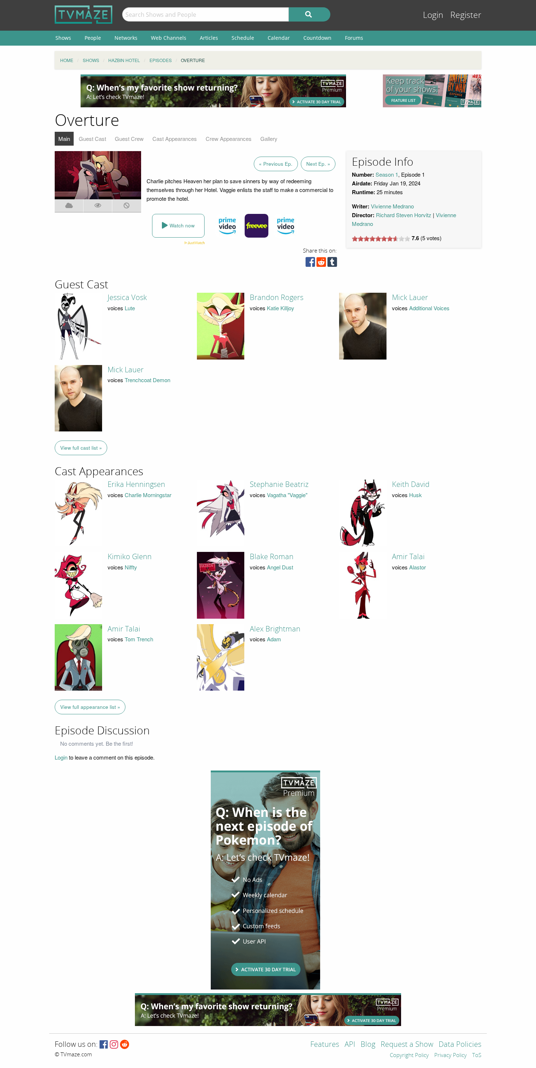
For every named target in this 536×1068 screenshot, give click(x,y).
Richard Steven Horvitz (403, 215)
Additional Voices (429, 308)
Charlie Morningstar (148, 495)
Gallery (268, 138)
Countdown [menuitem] (317, 37)
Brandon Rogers (276, 297)
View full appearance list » (90, 706)
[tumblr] (332, 264)
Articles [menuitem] (209, 37)
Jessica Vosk (127, 297)
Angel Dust (280, 567)
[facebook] (310, 264)
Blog (368, 1045)
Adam (274, 639)
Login (433, 15)
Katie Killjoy (280, 308)
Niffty (131, 567)
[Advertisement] (213, 90)
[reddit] (321, 264)
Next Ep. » (318, 163)
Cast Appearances (174, 138)
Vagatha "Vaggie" (287, 495)
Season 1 (387, 174)
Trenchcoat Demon (147, 380)
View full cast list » (81, 447)
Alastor (417, 567)
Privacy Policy (450, 1056)
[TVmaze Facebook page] (104, 1045)
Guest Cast (92, 138)
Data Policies (460, 1045)
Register (465, 15)
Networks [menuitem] (125, 37)
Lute (130, 308)
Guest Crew (129, 138)
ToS (476, 1056)
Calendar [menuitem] (279, 37)
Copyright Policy (409, 1056)
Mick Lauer (410, 297)
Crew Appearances (229, 138)
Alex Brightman (275, 629)
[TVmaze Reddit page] (124, 1045)
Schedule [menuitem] (243, 37)
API (350, 1045)
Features (324, 1045)
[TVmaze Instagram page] (114, 1045)
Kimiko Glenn (130, 556)
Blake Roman (272, 556)
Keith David (411, 484)
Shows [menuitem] (63, 37)
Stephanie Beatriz (279, 484)
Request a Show (407, 1045)
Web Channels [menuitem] (168, 37)
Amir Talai (408, 556)
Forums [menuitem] (354, 37)
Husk (415, 495)
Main (64, 138)
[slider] (381, 239)
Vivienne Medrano (392, 206)
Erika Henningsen (136, 484)
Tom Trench (139, 639)
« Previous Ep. (275, 163)
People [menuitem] (93, 37)
